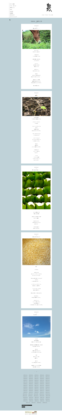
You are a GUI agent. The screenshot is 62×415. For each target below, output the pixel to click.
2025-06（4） (42, 378)
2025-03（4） (31, 380)
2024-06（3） (26, 383)
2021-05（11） (36, 395)
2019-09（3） (39, 402)
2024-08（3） (42, 381)
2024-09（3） (37, 381)
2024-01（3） (26, 385)
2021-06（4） (31, 395)
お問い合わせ (12, 14)
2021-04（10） (42, 395)
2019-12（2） (48, 400)
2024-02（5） (48, 383)
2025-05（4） (48, 378)
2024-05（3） (31, 383)
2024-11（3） (26, 381)
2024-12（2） (48, 380)
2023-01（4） (37, 388)
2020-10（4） (48, 397)
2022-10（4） (26, 390)
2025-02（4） (37, 380)
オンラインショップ (13, 16)
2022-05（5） (26, 392)
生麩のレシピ (12, 7)
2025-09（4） (26, 378)
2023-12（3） (31, 385)
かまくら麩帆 (12, 3)
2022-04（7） (31, 392)
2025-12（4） (37, 376)
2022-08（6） (37, 390)
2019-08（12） (45, 402)
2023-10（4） (42, 385)
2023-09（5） (48, 385)
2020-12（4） (37, 397)
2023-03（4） (26, 388)
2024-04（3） (37, 383)
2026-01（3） (31, 376)
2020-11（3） (42, 397)
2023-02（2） (31, 388)
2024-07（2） (48, 381)
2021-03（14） (48, 395)
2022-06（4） (48, 390)
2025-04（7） (26, 380)
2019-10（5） (34, 402)
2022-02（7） (42, 392)
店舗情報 (11, 13)
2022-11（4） (48, 388)
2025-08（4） (31, 378)
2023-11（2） (37, 385)
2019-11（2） (28, 402)
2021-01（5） (31, 397)
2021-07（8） (25, 395)
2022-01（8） (48, 392)
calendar (11, 11)
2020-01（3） (42, 400)
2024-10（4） (31, 381)
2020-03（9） (31, 400)
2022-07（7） (42, 390)
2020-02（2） (37, 400)
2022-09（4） (31, 390)
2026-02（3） (26, 376)
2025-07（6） (37, 378)
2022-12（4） (42, 388)
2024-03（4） (42, 383)
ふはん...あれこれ (13, 5)
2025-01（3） (42, 380)
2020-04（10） (25, 400)
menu (11, 9)
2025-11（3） (42, 376)
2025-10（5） (48, 376)
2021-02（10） (25, 397)
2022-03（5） (37, 392)
